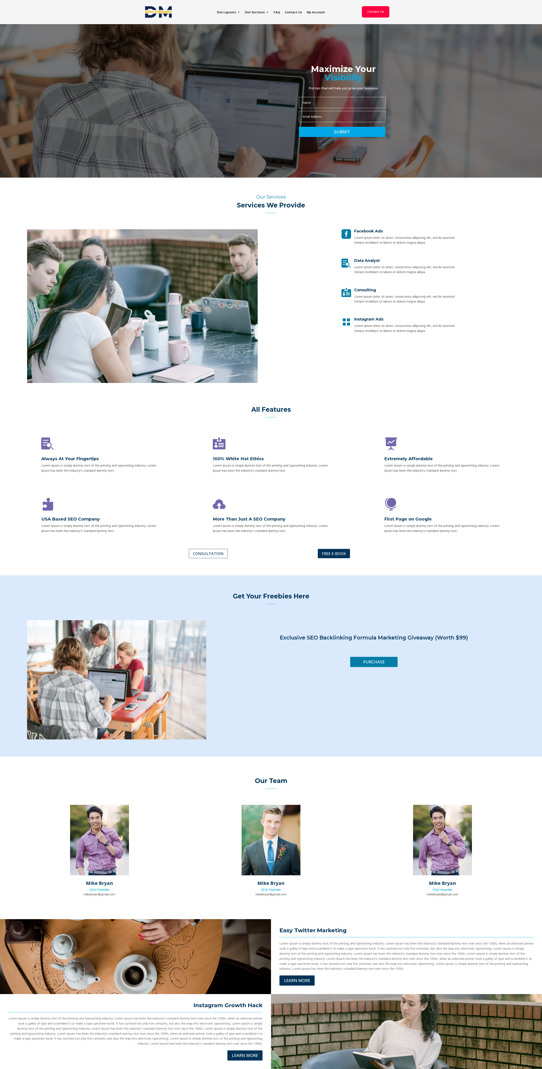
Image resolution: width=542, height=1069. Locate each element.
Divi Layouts (226, 12)
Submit (342, 132)
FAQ (277, 12)
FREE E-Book (334, 553)
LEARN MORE (297, 980)
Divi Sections (255, 12)
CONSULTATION (208, 553)
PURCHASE (374, 662)
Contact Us (293, 12)
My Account (316, 12)
